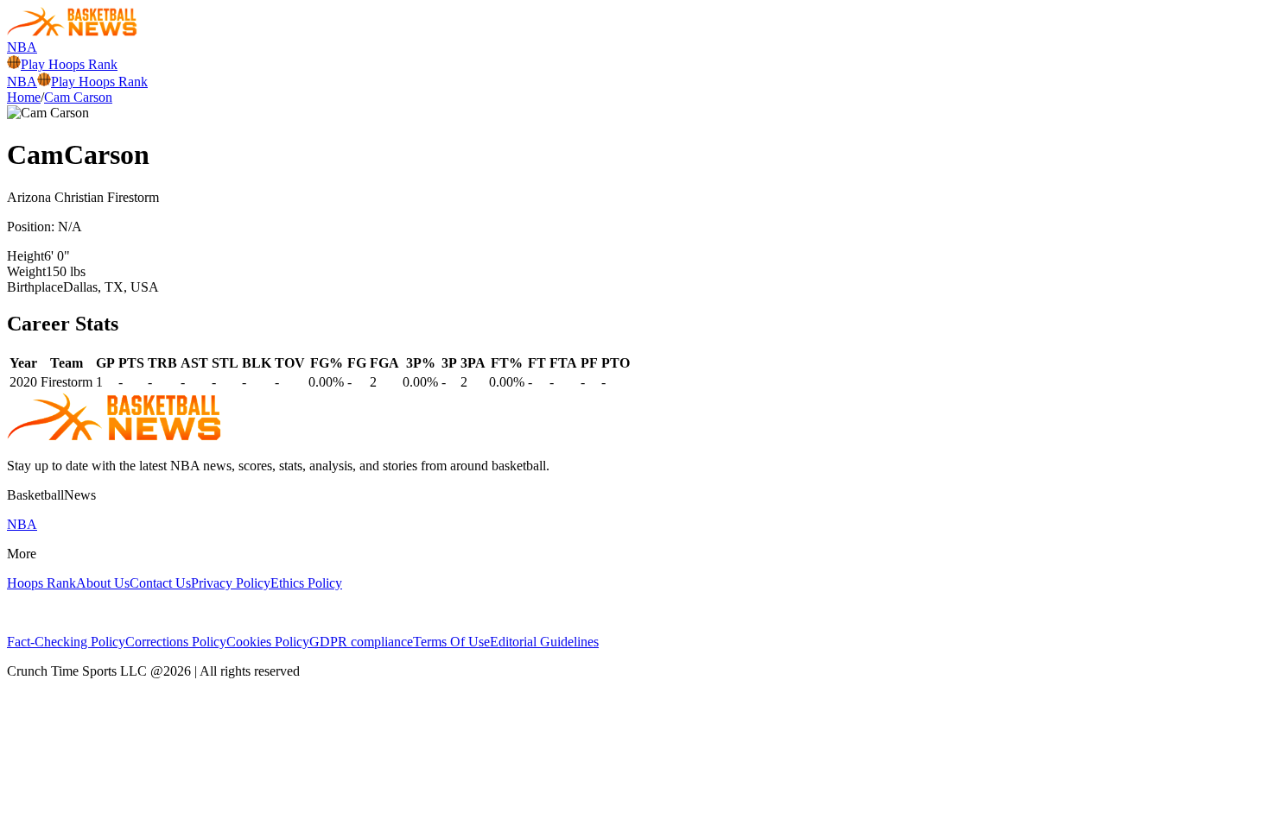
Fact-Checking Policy (66, 641)
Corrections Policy (175, 641)
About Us (103, 583)
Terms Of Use (451, 641)
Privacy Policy (230, 583)
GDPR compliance (361, 641)
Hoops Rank (41, 583)
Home (24, 97)
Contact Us (160, 583)
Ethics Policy (306, 583)
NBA (22, 47)
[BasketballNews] (72, 31)
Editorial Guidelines (544, 641)
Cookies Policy (267, 641)
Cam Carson (78, 97)
